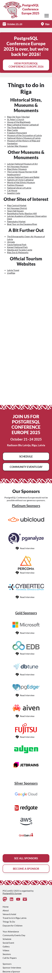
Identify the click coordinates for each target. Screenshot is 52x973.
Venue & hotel (9, 914)
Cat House (12, 190)
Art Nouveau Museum (17, 166)
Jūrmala (11, 242)
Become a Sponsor (11, 971)
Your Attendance (11, 931)
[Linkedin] (11, 899)
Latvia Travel (13, 270)
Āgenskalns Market (16, 221)
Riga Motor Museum (17, 169)
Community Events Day (26, 466)
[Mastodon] (5, 899)
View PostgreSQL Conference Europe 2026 (26, 65)
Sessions (7, 954)
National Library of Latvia (19, 187)
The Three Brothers (16, 127)
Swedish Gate (13, 193)
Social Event (8, 942)
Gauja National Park (16, 244)
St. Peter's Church (15, 119)
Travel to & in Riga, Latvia (14, 918)
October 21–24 (14, 24)
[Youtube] (18, 899)
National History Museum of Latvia (23, 138)
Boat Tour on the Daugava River (22, 224)
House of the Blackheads (19, 122)
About (6, 910)
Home (5, 906)
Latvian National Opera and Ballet (23, 177)
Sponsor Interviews (12, 967)
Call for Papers (10, 957)
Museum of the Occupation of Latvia (24, 135)
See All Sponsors (26, 858)
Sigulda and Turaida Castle (19, 249)
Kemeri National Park (17, 247)
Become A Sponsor (26, 868)
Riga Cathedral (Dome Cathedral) (23, 124)
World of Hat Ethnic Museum (21, 182)
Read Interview (27, 548)
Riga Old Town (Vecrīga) (18, 116)
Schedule (26, 456)
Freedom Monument (17, 132)
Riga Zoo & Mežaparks (17, 252)
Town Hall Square (15, 210)
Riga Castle (12, 130)
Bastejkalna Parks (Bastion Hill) (22, 213)
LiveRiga (11, 273)
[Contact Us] (25, 899)
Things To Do (9, 921)
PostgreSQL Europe (12, 893)
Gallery (6, 946)
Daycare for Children (12, 925)
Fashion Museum (15, 185)
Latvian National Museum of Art (22, 163)
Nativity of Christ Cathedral (20, 179)
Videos (6, 950)
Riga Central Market (16, 205)
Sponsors (7, 963)
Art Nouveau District (17, 208)
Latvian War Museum (17, 146)
